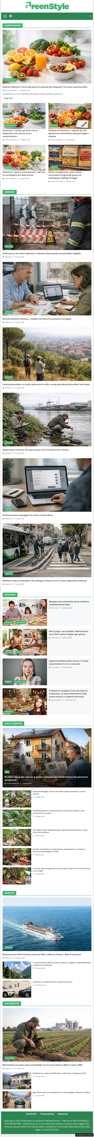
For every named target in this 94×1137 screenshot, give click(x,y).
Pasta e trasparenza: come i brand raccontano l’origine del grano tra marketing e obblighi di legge (65, 175)
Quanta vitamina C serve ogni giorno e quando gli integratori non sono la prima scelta (45, 87)
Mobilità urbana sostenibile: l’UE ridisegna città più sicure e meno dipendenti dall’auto (45, 580)
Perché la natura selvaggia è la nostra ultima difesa (28, 515)
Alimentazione (10, 80)
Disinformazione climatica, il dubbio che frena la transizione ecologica (37, 318)
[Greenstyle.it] (47, 6)
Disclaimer (31, 1114)
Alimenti (54, 125)
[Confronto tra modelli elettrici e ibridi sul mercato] (17, 989)
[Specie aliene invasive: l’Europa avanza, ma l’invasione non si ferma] (47, 419)
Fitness (18, 652)
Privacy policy (47, 1114)
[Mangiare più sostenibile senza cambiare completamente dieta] (25, 612)
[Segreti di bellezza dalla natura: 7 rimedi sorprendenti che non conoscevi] (25, 671)
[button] (90, 16)
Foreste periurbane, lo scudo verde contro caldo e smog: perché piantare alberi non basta (46, 384)
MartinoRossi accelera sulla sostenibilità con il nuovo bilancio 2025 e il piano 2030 (42, 1065)
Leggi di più (8, 98)
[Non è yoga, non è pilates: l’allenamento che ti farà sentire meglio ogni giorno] (25, 642)
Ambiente (8, 246)
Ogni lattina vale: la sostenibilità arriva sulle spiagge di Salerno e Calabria (61, 1092)
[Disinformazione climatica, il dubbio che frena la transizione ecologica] (47, 289)
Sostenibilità (20, 622)
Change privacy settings (84, 1135)
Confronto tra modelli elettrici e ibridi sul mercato (52, 982)
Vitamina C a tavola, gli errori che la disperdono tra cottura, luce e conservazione (20, 133)
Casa (7, 772)
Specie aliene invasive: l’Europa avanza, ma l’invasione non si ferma (36, 449)
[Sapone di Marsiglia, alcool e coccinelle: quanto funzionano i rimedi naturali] (17, 799)
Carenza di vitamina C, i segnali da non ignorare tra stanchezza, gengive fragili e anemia (68, 133)
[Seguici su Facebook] (10, 16)
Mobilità (9, 893)
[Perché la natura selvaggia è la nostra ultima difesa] (47, 485)
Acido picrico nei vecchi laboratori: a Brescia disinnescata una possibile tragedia (42, 253)
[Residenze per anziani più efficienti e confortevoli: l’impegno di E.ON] (17, 1080)
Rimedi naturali (20, 682)
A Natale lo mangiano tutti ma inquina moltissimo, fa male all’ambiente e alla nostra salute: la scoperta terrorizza (68, 693)
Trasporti (8, 947)
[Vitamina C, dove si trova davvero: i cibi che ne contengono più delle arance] (24, 158)
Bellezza (8, 682)
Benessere (9, 622)
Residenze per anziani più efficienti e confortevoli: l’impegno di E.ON (59, 1073)
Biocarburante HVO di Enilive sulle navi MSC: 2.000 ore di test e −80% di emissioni (42, 954)
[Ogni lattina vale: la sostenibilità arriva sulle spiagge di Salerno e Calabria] (17, 1099)
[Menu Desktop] (5, 16)
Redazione (63, 1114)
